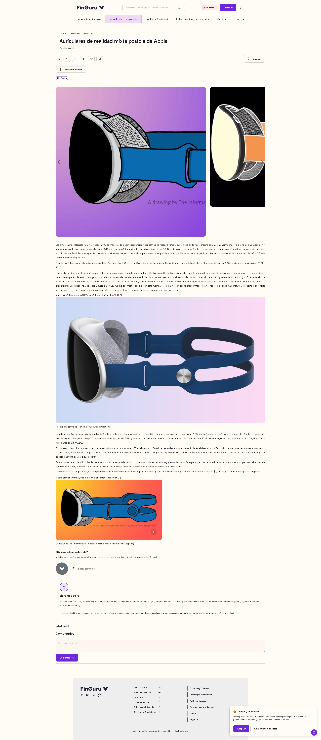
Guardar (257, 58)
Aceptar (241, 728)
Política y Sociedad (157, 19)
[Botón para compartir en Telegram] (91, 59)
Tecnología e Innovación (123, 19)
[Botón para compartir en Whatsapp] (67, 59)
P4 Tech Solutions (180, 731)
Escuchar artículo (73, 69)
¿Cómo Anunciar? (142, 702)
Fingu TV (239, 19)
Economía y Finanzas (89, 19)
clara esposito (69, 48)
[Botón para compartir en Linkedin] (75, 59)
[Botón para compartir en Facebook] (83, 59)
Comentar (64, 657)
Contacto (138, 697)
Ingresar (228, 7)
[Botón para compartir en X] (59, 59)
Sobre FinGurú (140, 687)
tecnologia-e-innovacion (82, 33)
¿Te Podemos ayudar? (314, 732)
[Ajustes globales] (241, 7)
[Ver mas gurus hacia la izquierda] (59, 162)
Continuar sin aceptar (265, 728)
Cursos (221, 19)
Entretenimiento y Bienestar (192, 19)
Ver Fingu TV (211, 7)
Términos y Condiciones (145, 712)
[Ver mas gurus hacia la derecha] (262, 162)
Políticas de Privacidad (144, 707)
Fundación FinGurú (142, 692)
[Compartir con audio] (99, 59)
